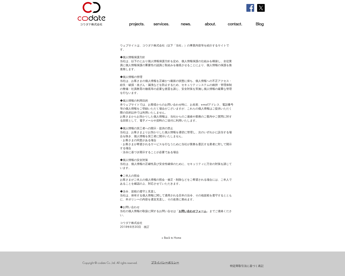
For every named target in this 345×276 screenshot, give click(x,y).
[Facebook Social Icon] (250, 8)
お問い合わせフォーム (193, 211)
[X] (261, 8)
